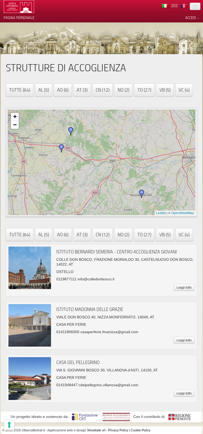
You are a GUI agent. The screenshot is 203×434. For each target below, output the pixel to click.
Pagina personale (19, 17)
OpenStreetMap (182, 212)
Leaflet (161, 212)
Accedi (191, 17)
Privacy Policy (118, 430)
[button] (71, 131)
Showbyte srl (96, 430)
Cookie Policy (140, 430)
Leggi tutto (184, 287)
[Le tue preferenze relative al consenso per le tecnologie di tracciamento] (9, 425)
